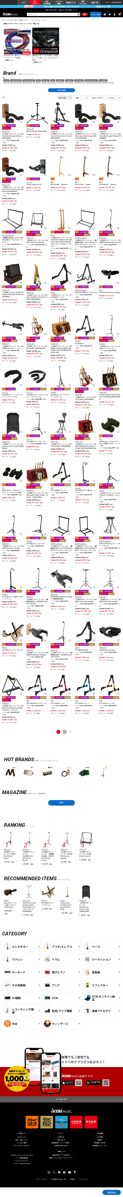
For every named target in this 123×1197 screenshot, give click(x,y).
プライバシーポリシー (42, 1179)
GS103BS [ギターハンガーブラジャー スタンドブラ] (12, 396)
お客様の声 (60, 1137)
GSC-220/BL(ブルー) (82, 703)
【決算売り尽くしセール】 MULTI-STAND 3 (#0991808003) (36, 347)
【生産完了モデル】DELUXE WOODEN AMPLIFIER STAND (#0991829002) (12, 294)
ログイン (108, 2)
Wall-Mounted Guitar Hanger (109, 292)
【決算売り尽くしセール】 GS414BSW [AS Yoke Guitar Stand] (110, 241)
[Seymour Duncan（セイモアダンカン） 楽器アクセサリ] (47, 772)
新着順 (77, 98)
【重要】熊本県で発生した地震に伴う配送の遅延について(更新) (61, 10)
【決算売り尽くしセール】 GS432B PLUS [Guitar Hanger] (85, 600)
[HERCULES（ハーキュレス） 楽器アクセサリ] (102, 772)
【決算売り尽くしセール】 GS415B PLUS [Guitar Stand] (13, 547)
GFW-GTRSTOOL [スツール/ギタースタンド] (109, 545)
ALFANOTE (79, 80)
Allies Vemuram (91, 80)
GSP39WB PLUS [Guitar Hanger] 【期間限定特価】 (61, 598)
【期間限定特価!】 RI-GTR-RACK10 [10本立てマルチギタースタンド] (12, 240)
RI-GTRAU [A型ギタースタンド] (86, 292)
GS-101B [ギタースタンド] (35, 544)
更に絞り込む (62, 98)
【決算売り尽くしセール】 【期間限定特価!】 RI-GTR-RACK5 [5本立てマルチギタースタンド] (61, 548)
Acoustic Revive (29, 80)
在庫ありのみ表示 (97, 98)
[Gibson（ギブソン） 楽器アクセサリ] (28, 772)
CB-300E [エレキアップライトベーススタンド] (61, 396)
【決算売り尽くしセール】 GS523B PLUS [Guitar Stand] (37, 241)
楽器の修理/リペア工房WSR (61, 1155)
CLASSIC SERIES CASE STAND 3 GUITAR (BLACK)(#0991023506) (109, 397)
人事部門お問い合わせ (61, 1146)
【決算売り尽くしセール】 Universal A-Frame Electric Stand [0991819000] (61, 136)
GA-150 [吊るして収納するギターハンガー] (12, 598)
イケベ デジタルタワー (22, 1161)
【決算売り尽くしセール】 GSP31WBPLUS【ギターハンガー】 (13, 347)
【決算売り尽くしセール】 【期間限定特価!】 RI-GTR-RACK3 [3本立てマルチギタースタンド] (86, 548)
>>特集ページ (8, 60)
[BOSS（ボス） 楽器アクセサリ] (84, 772)
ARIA (44, 83)
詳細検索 (84, 14)
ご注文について (21, 1137)
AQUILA (36, 83)
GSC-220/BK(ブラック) (58, 490)
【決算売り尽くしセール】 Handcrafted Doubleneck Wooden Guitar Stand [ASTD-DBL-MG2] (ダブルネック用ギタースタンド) (61, 242)
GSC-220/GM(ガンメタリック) (36, 703)
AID (53, 80)
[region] (61, 773)
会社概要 (100, 1137)
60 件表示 (111, 98)
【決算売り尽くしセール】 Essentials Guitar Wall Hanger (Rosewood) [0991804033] (13, 189)
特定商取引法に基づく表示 (59, 1179)
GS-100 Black (79, 344)
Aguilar (45, 80)
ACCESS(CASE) (16, 80)
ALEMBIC (69, 80)
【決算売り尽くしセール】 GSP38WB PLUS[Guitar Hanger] (37, 654)
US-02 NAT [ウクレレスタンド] (12, 650)
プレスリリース (83, 1179)
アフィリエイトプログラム (21, 1146)
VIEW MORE (61, 90)
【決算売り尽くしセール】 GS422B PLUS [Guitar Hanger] (110, 600)
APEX (29, 83)
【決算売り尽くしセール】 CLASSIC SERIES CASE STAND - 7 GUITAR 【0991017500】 (37, 495)
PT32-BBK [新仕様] (81, 650)
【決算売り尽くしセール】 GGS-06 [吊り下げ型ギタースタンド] (109, 495)
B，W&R (90, 83)
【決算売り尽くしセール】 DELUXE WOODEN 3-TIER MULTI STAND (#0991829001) (37, 297)
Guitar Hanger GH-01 (33, 184)
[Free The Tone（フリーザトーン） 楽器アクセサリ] (65, 772)
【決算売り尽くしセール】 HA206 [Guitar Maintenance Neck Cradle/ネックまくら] (13, 708)
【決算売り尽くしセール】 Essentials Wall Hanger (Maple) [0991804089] (110, 136)
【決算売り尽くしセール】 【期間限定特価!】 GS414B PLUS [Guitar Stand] (61, 655)
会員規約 (72, 1179)
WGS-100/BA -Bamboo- (59, 184)
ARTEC (61, 83)
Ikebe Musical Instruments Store (21, 1155)
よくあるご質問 (21, 1143)
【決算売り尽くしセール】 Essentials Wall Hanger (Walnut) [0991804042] (13, 136)
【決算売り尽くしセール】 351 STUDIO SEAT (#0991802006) (61, 445)
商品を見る (112, 1192)
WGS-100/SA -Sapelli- (83, 184)
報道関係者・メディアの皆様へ (60, 1143)
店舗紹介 (100, 1140)
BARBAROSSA (108, 83)
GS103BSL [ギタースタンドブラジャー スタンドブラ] (37, 396)
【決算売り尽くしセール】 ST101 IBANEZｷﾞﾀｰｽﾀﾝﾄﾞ (61, 296)
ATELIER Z (69, 83)
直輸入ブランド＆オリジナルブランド (61, 1158)
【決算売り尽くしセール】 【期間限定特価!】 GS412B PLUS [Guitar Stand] (37, 601)
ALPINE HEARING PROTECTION (14, 83)
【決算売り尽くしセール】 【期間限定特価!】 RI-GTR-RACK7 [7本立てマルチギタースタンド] (86, 242)
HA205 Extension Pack (107, 650)
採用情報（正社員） (100, 1143)
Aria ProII (52, 83)
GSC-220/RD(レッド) (58, 703)
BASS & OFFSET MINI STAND (36, 131)
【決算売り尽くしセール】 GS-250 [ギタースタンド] (109, 347)
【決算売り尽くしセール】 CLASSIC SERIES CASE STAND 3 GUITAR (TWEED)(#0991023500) (85, 446)
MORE (61, 803)
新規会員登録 (117, 2)
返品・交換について (21, 1140)
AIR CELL (60, 80)
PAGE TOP (63, 1099)
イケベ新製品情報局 (21, 1158)
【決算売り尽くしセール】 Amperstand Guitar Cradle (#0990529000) (13, 446)
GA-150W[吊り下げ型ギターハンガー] (85, 491)
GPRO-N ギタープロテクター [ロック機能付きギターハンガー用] (109, 444)
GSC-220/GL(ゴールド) (107, 703)
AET (38, 80)
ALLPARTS (103, 80)
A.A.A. (6, 80)
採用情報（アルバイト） (100, 1146)
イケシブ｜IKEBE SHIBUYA (21, 1164)
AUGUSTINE (80, 83)
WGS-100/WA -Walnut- (107, 184)
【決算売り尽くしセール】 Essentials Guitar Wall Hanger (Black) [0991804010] (86, 136)
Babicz (98, 83)
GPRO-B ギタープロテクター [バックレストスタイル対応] (12, 491)
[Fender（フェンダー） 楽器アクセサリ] (10, 772)
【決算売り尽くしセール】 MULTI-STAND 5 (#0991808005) (85, 398)
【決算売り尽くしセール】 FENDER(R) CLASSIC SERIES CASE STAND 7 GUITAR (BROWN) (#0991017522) (61, 349)
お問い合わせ (61, 1140)
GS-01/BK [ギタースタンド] (35, 442)
